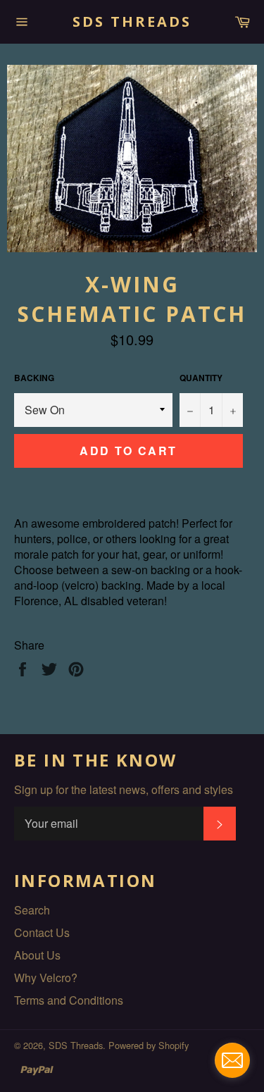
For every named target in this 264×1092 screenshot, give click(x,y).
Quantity (201, 378)
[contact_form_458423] (232, 1060)
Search (32, 910)
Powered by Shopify (148, 1045)
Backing (34, 378)
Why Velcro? (45, 977)
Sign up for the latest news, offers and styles (123, 790)
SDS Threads (132, 21)
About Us (37, 955)
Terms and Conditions (68, 1000)
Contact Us (42, 932)
